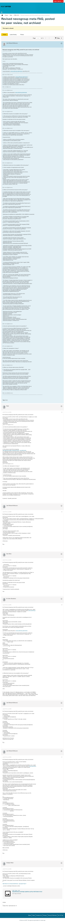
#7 (61, 757)
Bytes (29, 915)
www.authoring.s (32, 610)
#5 (61, 604)
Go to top (60, 915)
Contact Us (39, 915)
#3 (61, 511)
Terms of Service (52, 915)
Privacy (45, 915)
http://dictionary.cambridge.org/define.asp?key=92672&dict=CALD (27, 891)
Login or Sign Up (57, 1)
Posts (4, 34)
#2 (61, 412)
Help (33, 915)
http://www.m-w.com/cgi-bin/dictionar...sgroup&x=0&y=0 (14, 883)
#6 (61, 708)
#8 (61, 869)
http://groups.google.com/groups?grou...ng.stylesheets (14, 450)
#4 (61, 560)
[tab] (4, 34)
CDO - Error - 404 (16, 890)
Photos (22, 34)
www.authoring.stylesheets (16, 71)
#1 (61, 49)
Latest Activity (13, 34)
